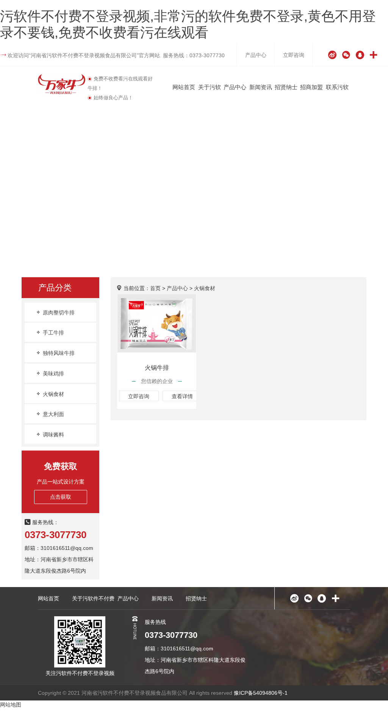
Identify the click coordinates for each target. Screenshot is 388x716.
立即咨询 (293, 55)
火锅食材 (52, 394)
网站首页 (183, 87)
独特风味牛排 (58, 353)
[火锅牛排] (157, 323)
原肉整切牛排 (58, 312)
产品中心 (255, 55)
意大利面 (52, 414)
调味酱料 (52, 435)
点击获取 (60, 497)
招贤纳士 (286, 87)
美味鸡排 (52, 374)
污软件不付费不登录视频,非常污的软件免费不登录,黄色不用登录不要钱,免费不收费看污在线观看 (188, 24)
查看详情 (182, 396)
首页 (155, 288)
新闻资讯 (260, 87)
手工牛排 (52, 333)
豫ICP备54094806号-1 (261, 693)
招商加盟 (311, 87)
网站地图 (10, 705)
